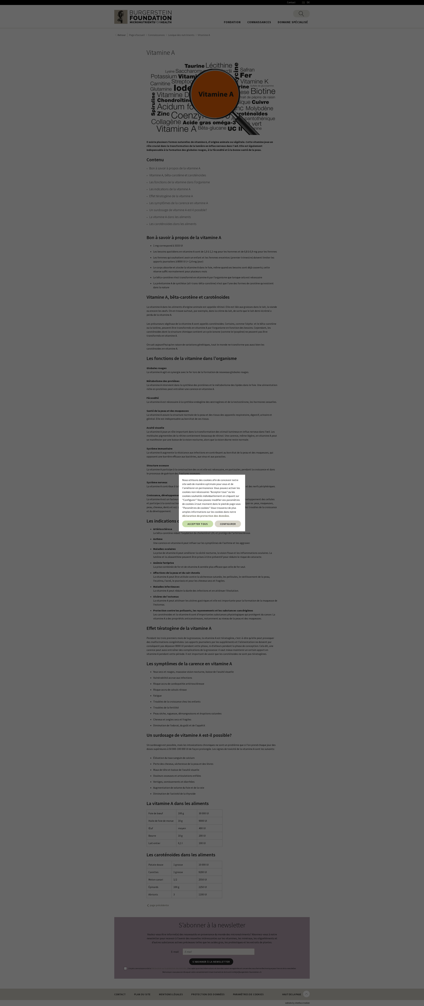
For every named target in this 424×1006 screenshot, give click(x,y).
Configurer (228, 524)
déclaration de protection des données (205, 515)
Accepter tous (197, 524)
